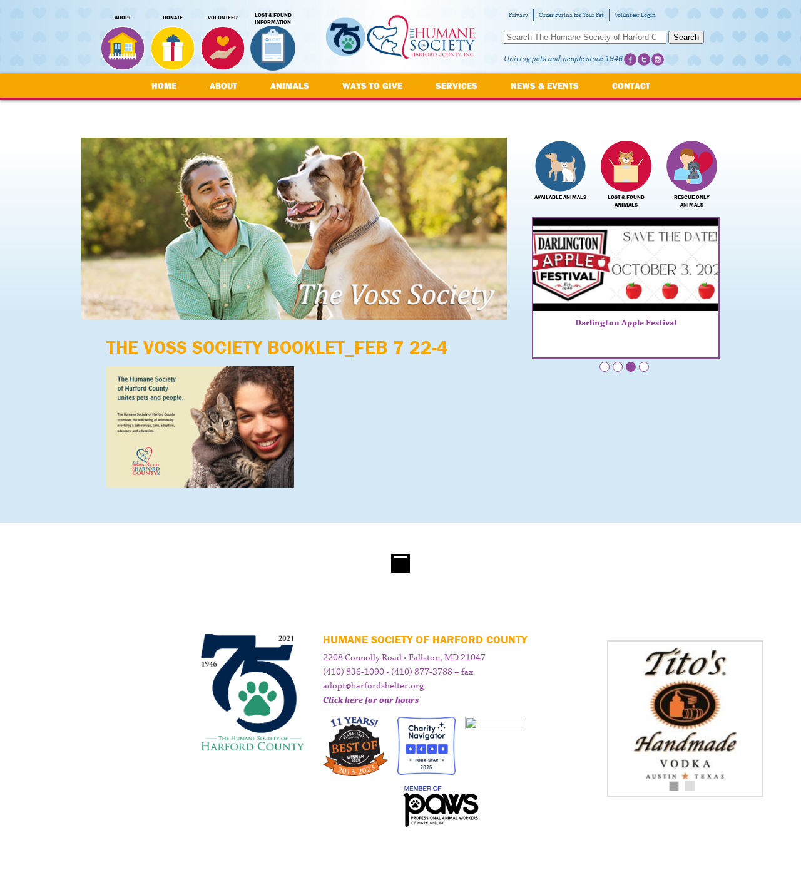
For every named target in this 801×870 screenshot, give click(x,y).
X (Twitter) (644, 59)
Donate (173, 17)
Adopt (123, 17)
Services (456, 85)
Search (686, 37)
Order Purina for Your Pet (571, 15)
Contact (631, 85)
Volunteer (223, 17)
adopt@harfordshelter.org (373, 686)
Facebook (630, 59)
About (223, 85)
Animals (289, 85)
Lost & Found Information (273, 19)
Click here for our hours (371, 700)
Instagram (657, 59)
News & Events (545, 85)
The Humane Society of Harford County (400, 37)
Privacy (518, 15)
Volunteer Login (635, 15)
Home (163, 85)
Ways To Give (372, 85)
